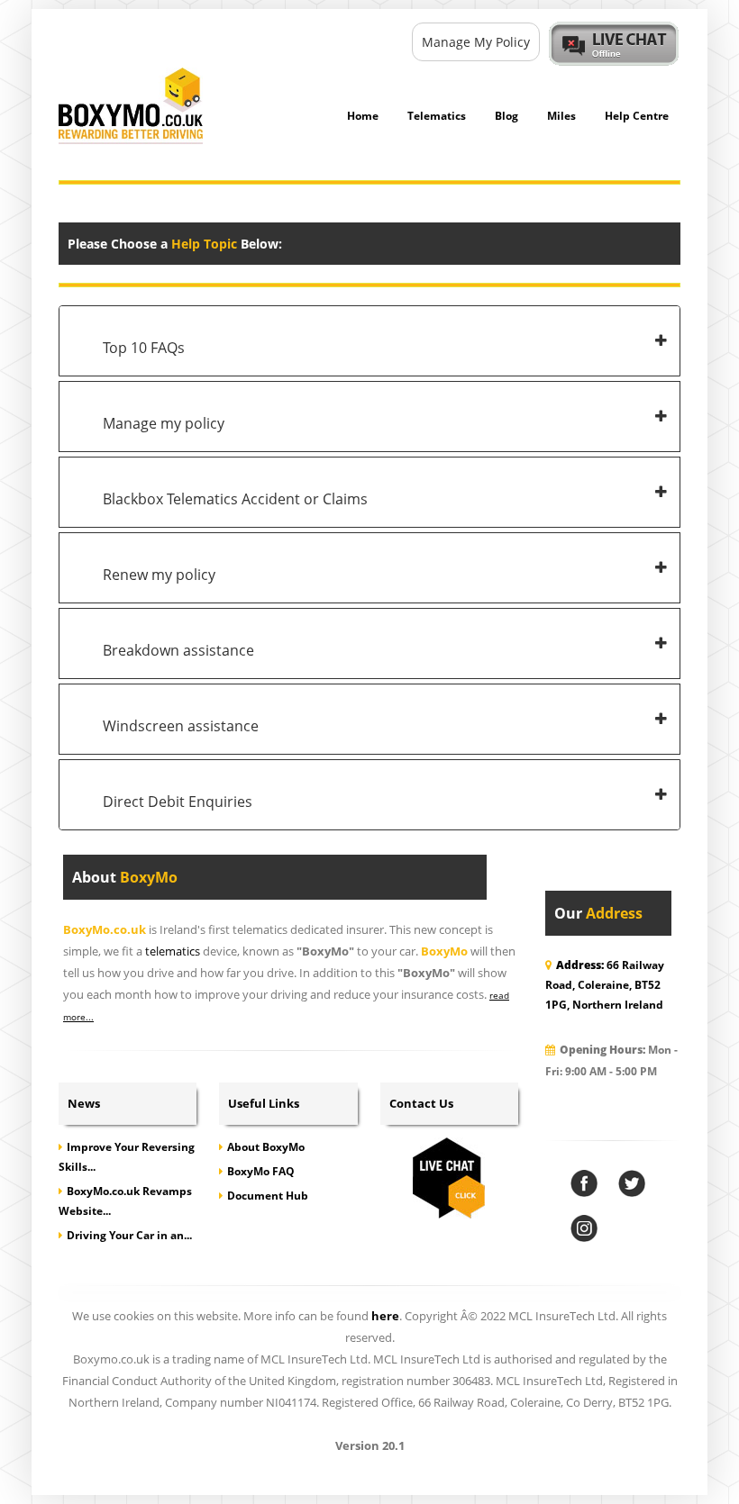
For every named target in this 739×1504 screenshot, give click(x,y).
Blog (506, 115)
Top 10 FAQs (144, 348)
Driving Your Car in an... (129, 1235)
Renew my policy (159, 574)
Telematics (436, 115)
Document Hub (267, 1195)
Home (363, 115)
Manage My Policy (476, 41)
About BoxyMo (266, 1147)
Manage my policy (163, 423)
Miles (561, 115)
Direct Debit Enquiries (177, 801)
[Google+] (584, 1228)
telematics (172, 951)
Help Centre (637, 115)
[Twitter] (631, 1183)
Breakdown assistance (178, 650)
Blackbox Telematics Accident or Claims (235, 499)
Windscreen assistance (181, 726)
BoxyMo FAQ (261, 1171)
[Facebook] (584, 1183)
